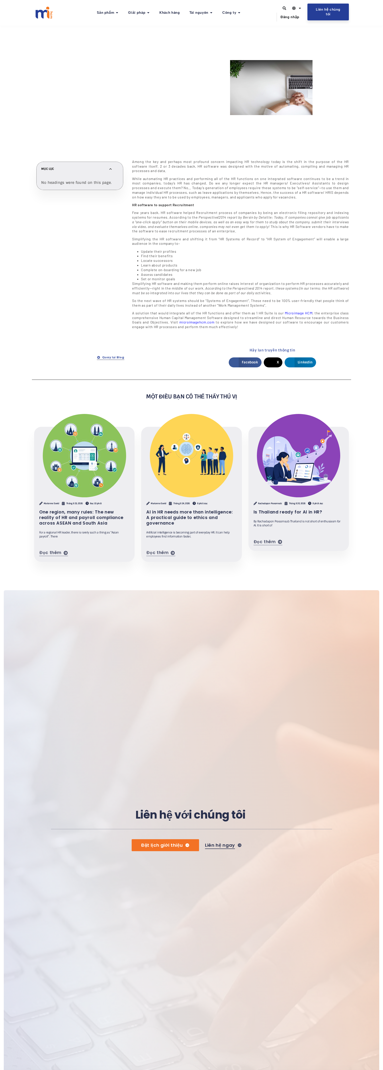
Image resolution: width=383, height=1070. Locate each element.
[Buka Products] (117, 12)
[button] (59, 119)
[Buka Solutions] (148, 12)
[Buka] (300, 8)
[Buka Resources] (211, 12)
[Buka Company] (239, 12)
